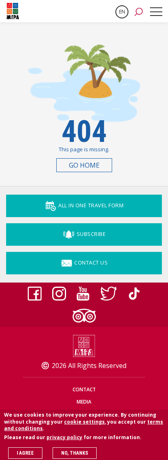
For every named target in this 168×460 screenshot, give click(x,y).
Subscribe (90, 234)
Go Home (84, 165)
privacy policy (64, 437)
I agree (25, 453)
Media (84, 401)
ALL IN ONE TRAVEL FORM (90, 205)
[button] (139, 11)
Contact (84, 389)
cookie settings (84, 421)
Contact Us (90, 262)
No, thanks (74, 453)
